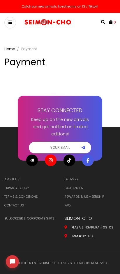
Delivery (71, 179)
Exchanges (73, 188)
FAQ (67, 205)
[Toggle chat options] (12, 261)
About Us (12, 179)
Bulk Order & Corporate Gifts (29, 218)
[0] (111, 22)
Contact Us (14, 205)
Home (9, 48)
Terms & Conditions (21, 196)
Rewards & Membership (84, 196)
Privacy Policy (16, 188)
